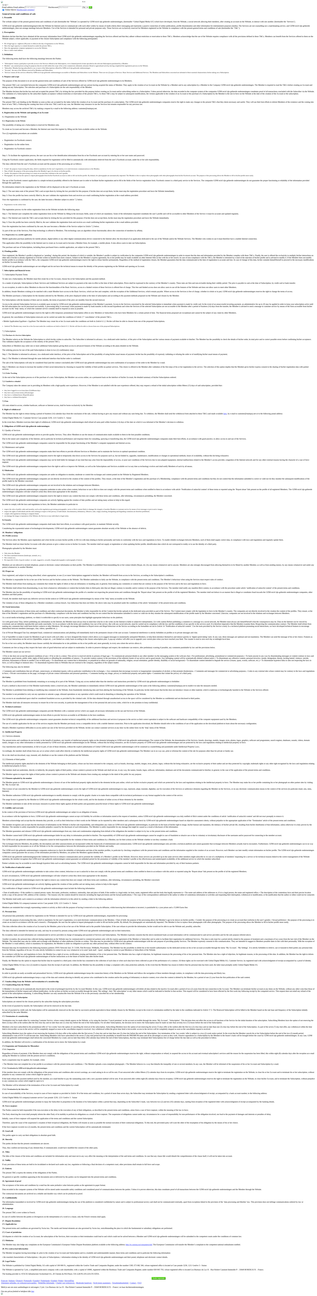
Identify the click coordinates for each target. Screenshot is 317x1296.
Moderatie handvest (84, 1283)
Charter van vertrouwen (65, 1283)
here (225, 414)
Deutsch (19, 1281)
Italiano (12, 1281)
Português (28, 1281)
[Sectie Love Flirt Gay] (85, 7)
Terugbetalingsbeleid (120, 1283)
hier (32, 1291)
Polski (60, 1281)
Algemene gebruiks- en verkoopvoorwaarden (19, 1283)
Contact (133, 1283)
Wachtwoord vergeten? (26, 10)
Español (36, 1281)
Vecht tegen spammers (102, 1283)
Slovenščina (69, 1281)
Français (4, 1281)
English (54, 1281)
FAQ (140, 1283)
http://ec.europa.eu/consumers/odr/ (139, 1245)
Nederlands (45, 1281)
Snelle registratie (159, 1278)
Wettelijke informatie (46, 1283)
